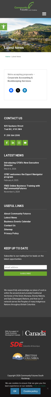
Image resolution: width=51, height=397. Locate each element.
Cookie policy (31, 391)
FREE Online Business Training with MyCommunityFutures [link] (22, 187)
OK (14, 391)
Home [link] (7, 57)
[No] (47, 388)
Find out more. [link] (39, 386)
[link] (3, 26)
